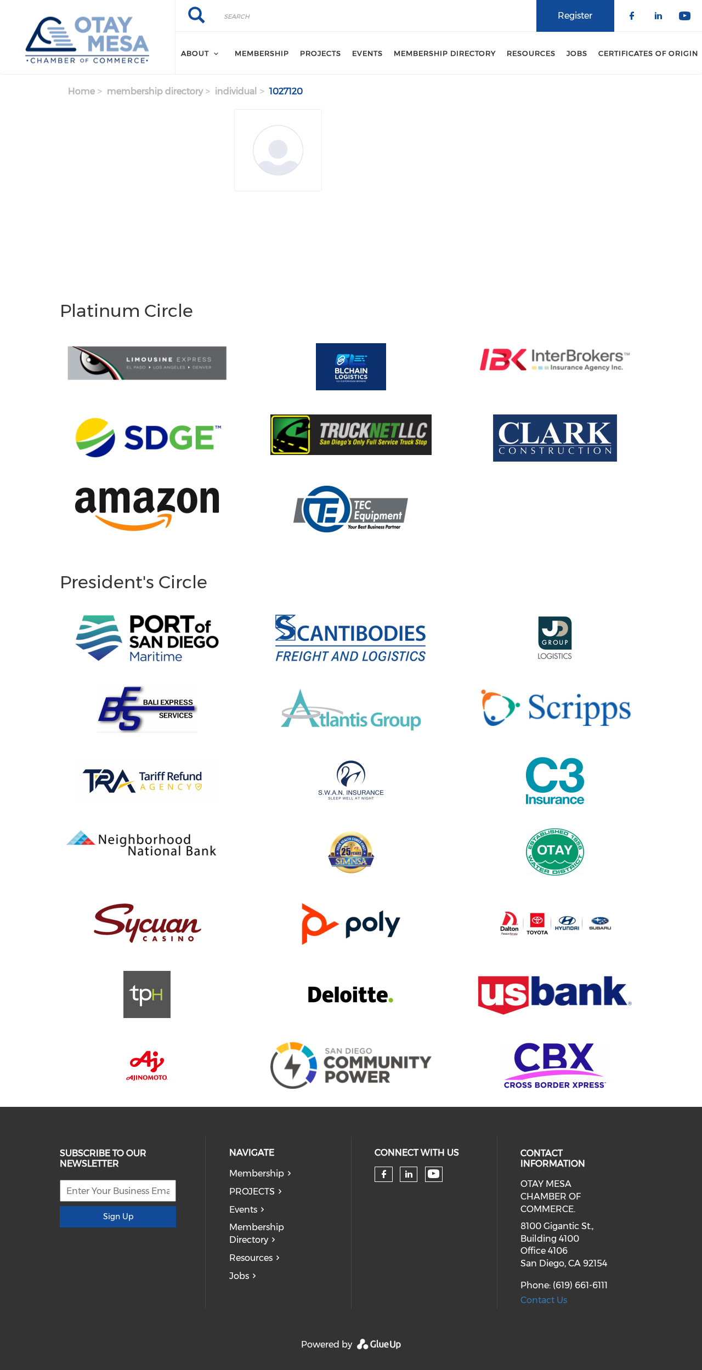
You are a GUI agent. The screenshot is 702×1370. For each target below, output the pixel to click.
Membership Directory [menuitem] (445, 53)
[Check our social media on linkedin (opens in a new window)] (408, 1174)
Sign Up (118, 1216)
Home (81, 91)
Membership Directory (256, 1233)
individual (236, 91)
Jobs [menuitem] (577, 53)
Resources (251, 1258)
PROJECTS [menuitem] (320, 53)
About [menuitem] (195, 53)
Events (243, 1209)
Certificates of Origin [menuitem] (648, 53)
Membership (256, 1173)
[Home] (87, 37)
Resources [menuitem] (531, 53)
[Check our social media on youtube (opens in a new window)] (433, 1174)
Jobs (239, 1276)
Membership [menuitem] (262, 53)
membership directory (155, 91)
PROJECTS (252, 1191)
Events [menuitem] (367, 53)
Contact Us (543, 1300)
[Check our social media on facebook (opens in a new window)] (384, 1174)
